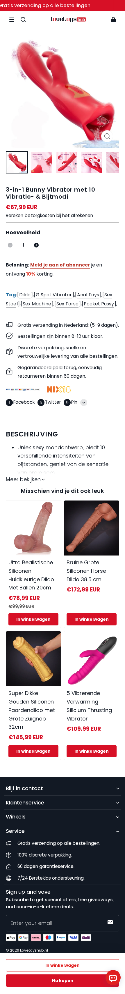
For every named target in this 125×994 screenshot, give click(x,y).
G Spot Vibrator (54, 294)
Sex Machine (37, 303)
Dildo (25, 294)
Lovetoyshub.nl (34, 950)
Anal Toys (88, 294)
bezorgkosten (40, 215)
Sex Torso (67, 303)
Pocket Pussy (99, 303)
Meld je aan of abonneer (60, 265)
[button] (11, 19)
